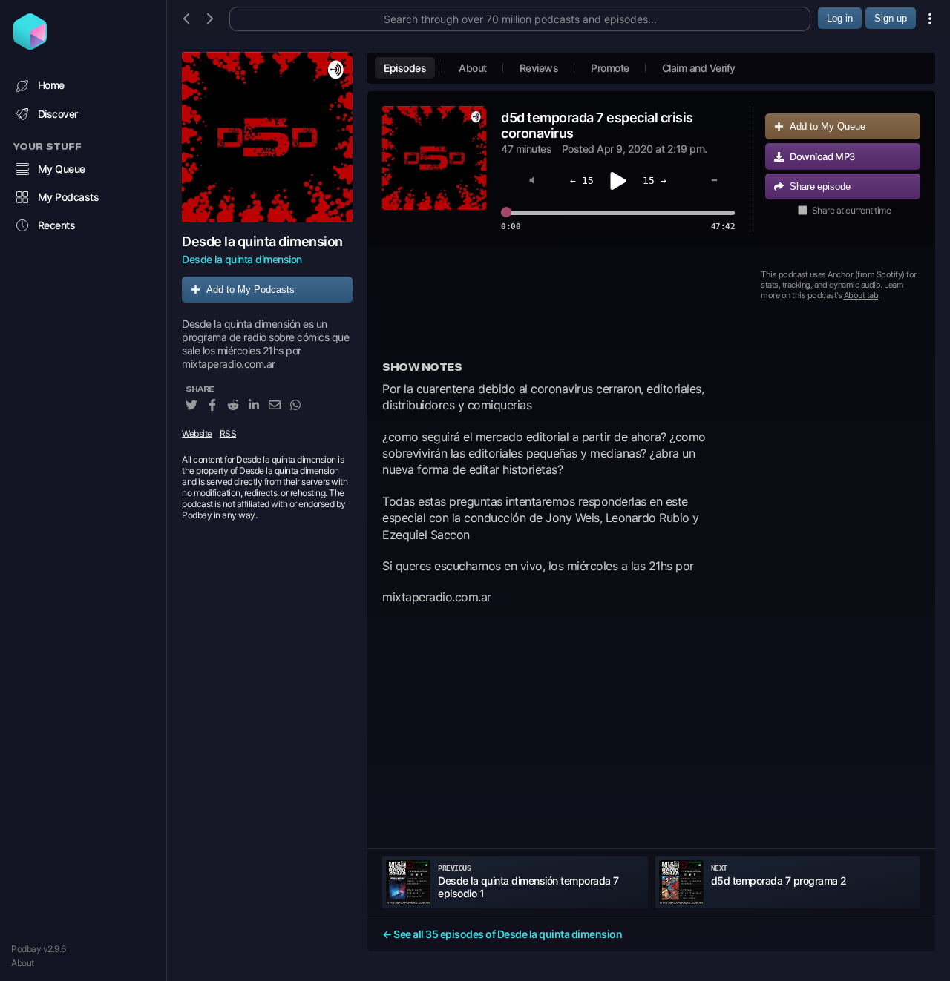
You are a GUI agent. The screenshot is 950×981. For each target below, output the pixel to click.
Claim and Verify (699, 68)
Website (197, 433)
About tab (861, 295)
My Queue (61, 168)
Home (51, 85)
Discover (58, 114)
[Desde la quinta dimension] (267, 137)
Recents (57, 225)
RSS (228, 433)
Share (820, 186)
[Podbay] (30, 45)
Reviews (539, 68)
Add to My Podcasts (250, 289)
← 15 (582, 180)
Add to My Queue (827, 126)
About (22, 962)
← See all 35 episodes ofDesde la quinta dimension (502, 934)
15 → (654, 180)
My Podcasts (68, 197)
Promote (610, 68)
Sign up (890, 18)
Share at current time (851, 210)
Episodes (405, 68)
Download (822, 156)
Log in (840, 18)
